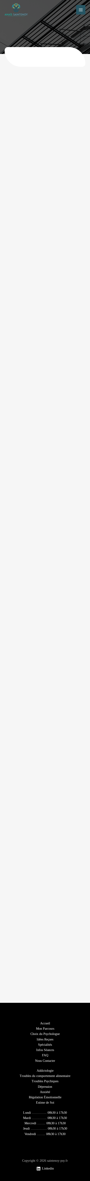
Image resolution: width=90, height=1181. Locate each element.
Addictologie (45, 1070)
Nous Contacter (45, 1061)
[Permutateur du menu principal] (81, 9)
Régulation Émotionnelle (45, 1097)
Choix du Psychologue (45, 1034)
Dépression (45, 1086)
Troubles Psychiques (45, 1081)
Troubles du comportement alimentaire (45, 1076)
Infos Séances (45, 1050)
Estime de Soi (45, 1102)
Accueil (45, 1023)
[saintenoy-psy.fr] (16, 10)
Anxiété (45, 1092)
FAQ (45, 1055)
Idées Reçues (45, 1039)
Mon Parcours (45, 1028)
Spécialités (45, 1044)
